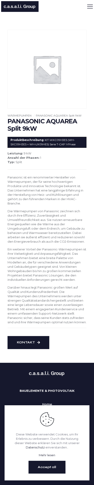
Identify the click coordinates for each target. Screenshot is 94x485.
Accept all (47, 467)
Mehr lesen (47, 455)
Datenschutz (35, 447)
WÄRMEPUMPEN (19, 115)
